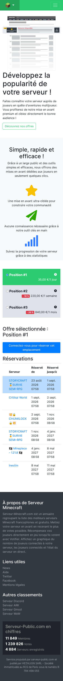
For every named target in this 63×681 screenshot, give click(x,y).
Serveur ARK (11, 605)
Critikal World (18, 397)
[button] (10, 5)
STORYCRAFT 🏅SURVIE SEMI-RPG (18, 385)
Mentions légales (14, 584)
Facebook (9, 580)
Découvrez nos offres (19, 126)
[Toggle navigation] (55, 5)
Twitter (7, 576)
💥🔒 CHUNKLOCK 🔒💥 (18, 419)
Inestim (13, 465)
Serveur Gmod (12, 609)
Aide (6, 572)
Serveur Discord (13, 601)
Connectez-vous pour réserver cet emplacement (31, 347)
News (6, 568)
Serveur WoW (11, 613)
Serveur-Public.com (25, 626)
